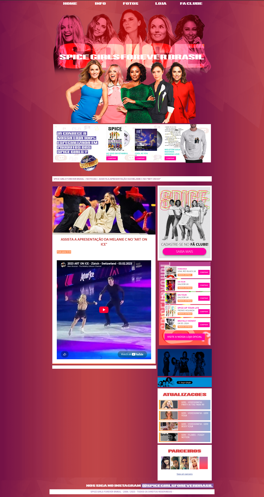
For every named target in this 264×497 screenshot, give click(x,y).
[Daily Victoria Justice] (165, 468)
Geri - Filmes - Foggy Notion (192, 436)
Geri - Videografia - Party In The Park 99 (192, 403)
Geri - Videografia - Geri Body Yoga (194, 425)
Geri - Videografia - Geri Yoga (194, 414)
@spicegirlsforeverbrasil (177, 485)
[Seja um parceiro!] (203, 468)
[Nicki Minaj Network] (194, 468)
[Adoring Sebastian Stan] (175, 468)
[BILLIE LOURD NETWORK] (184, 468)
